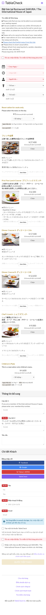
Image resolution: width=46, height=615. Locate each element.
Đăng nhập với (7, 459)
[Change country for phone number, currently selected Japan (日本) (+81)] (5, 504)
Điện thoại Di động (12, 500)
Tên (6, 485)
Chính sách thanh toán (23, 591)
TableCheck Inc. (20, 601)
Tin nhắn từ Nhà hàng (10, 18)
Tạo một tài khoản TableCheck (16, 528)
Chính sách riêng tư (23, 587)
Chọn (33, 149)
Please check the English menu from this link (19, 42)
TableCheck (23, 476)
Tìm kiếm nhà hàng (23, 595)
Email (7, 511)
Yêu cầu (5, 435)
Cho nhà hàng (23, 578)
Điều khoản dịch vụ (23, 582)
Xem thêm (23, 172)
